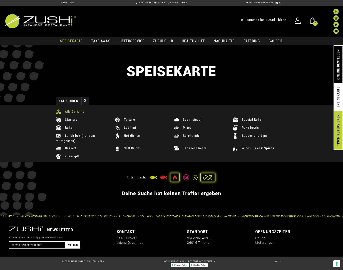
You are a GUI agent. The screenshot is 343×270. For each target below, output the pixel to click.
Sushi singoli (192, 119)
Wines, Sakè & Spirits (257, 148)
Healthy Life (193, 41)
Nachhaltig (224, 41)
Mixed (187, 127)
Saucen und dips (254, 136)
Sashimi (129, 127)
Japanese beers (194, 148)
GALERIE (276, 41)
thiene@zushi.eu (130, 242)
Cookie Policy (199, 265)
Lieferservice (132, 41)
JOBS (166, 261)
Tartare (129, 119)
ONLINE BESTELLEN (338, 64)
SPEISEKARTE (71, 41)
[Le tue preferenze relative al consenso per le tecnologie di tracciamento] (336, 263)
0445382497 (144, 2)
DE (277, 3)
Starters (70, 119)
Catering (251, 41)
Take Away (100, 41)
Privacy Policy (181, 265)
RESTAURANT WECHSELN (259, 2)
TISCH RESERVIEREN (338, 130)
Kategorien (68, 101)
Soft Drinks (132, 148)
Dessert (70, 148)
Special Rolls (251, 119)
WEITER (73, 245)
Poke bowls (250, 127)
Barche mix (191, 136)
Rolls (68, 127)
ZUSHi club (163, 41)
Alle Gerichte (74, 111)
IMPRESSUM (177, 261)
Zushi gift (71, 156)
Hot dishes (131, 136)
